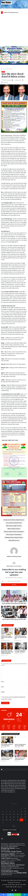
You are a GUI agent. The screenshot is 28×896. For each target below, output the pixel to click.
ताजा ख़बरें (3, 874)
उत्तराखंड (14, 873)
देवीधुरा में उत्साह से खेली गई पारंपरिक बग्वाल (20, 758)
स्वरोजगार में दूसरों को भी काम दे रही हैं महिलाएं (20, 745)
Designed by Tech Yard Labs (14, 882)
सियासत (13, 884)
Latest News (6, 858)
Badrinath (23, 845)
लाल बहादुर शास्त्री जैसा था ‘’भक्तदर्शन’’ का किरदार (20, 651)
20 (14, 817)
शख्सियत (11, 69)
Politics (19, 860)
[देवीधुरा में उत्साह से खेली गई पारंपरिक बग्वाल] (21, 753)
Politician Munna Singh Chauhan (14, 537)
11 (6, 814)
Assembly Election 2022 (15, 845)
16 (25, 814)
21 (17, 817)
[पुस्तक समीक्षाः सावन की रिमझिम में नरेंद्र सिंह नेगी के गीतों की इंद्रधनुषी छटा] (7, 645)
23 (25, 817)
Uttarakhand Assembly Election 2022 (10, 866)
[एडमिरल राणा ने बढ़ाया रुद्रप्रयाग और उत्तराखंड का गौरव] (7, 631)
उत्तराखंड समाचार (21, 873)
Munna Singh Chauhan (14, 528)
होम (3, 884)
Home (3, 69)
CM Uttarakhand (4, 853)
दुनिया (10, 884)
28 (17, 819)
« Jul (13, 826)
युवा (13, 886)
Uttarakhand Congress (6, 868)
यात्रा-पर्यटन (17, 884)
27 (13, 819)
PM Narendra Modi (13, 860)
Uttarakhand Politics (7, 873)
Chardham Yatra (5, 850)
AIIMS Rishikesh (4, 845)
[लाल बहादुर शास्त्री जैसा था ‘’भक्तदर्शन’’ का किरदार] (21, 645)
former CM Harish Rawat (20, 855)
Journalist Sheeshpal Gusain (14, 522)
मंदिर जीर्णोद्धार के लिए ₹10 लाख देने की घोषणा (7, 745)
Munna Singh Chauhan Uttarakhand (14, 531)
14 (17, 814)
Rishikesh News (8, 863)
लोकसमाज (7, 69)
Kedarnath (21, 856)
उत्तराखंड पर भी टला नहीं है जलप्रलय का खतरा (6, 758)
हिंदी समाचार (10, 874)
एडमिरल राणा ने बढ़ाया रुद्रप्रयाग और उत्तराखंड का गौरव (6, 637)
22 (21, 817)
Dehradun (22, 853)
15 (21, 814)
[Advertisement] (14, 31)
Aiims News (22, 843)
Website (3, 691)
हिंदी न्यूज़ (6, 874)
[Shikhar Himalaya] (6, 2)
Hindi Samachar (16, 856)
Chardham (17, 848)
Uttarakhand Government (18, 868)
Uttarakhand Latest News (6, 869)
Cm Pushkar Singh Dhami (11, 851)
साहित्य (11, 886)
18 (6, 817)
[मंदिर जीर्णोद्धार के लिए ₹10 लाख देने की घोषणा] (7, 739)
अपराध (21, 884)
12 (10, 814)
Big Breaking (3, 846)
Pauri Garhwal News (5, 860)
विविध (16, 886)
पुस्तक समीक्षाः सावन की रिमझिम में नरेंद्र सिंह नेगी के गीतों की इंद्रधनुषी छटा (7, 652)
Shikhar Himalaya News (8, 865)
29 (21, 819)
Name (2, 681)
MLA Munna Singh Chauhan (14, 525)
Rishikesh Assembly (10, 861)
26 (10, 819)
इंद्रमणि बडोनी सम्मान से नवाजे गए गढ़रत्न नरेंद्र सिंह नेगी (21, 637)
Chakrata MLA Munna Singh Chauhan (14, 520)
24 (2, 819)
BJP (7, 846)
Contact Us (19, 886)
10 (2, 814)
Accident (17, 843)
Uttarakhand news (14, 540)
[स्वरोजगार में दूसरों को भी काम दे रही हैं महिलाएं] (21, 739)
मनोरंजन (24, 884)
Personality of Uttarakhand (14, 534)
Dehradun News (8, 855)
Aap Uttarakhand (12, 843)
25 (6, 819)
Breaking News (8, 848)
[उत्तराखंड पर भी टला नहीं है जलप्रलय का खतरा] (7, 753)
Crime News (17, 853)
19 (10, 817)
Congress (11, 853)
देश (8, 884)
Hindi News (10, 856)
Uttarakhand (20, 865)
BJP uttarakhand (13, 846)
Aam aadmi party (4, 843)
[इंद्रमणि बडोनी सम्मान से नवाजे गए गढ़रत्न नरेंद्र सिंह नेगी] (21, 631)
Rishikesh (3, 861)
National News (14, 858)
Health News (4, 856)
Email (2, 686)
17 (2, 817)
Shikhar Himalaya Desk (7, 80)
